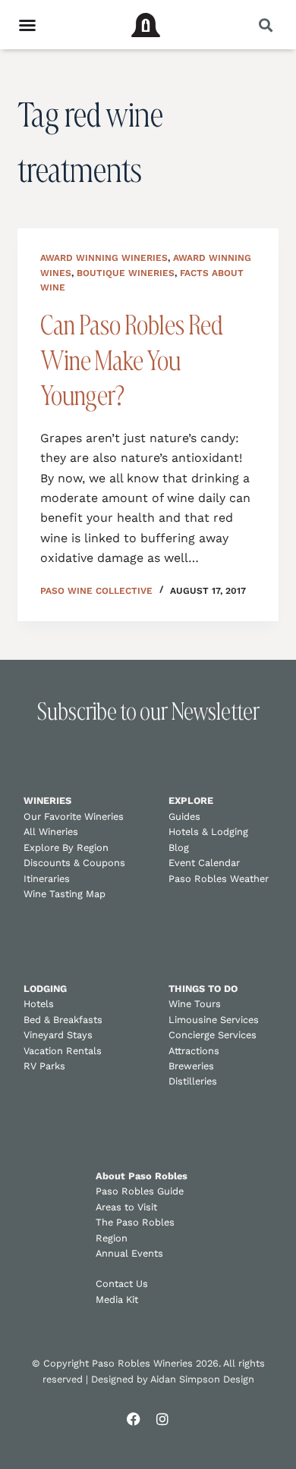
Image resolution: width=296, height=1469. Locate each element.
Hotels (39, 1003)
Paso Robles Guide (140, 1191)
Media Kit (117, 1299)
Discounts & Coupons (74, 862)
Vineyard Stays (58, 1035)
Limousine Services (213, 1019)
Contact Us (122, 1283)
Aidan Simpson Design (202, 1379)
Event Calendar (204, 862)
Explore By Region (66, 847)
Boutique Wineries (126, 273)
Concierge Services (212, 1035)
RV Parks (44, 1066)
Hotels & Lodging (208, 831)
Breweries (191, 1066)
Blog (178, 847)
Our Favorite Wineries (74, 816)
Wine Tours (194, 1003)
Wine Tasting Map (64, 893)
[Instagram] (162, 1419)
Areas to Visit (126, 1207)
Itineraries (47, 878)
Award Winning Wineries (104, 258)
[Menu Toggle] (27, 25)
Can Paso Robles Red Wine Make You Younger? (131, 360)
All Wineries (51, 831)
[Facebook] (133, 1419)
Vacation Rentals (63, 1050)
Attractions (193, 1050)
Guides (184, 816)
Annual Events (129, 1253)
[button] (265, 24)
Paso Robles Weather (218, 878)
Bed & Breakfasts (63, 1019)
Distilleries (192, 1081)
